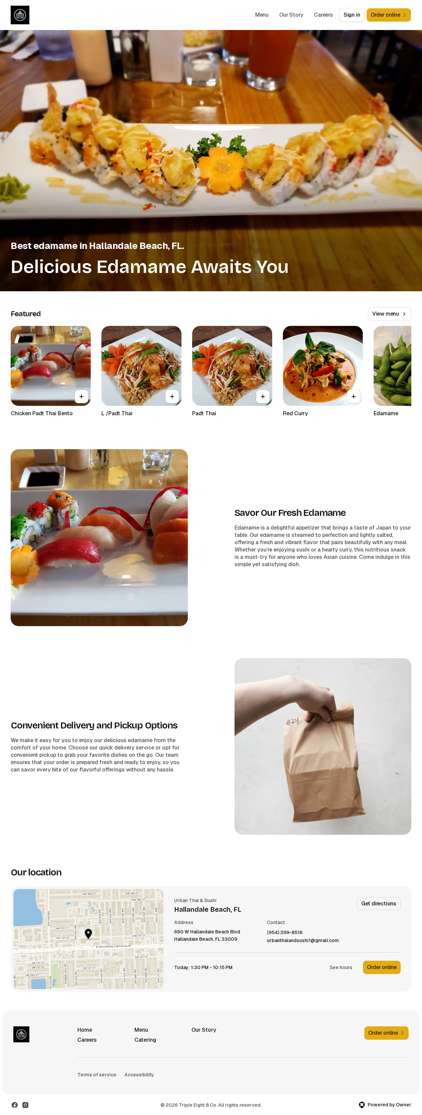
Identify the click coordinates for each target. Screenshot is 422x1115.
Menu (262, 14)
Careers (323, 14)
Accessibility (139, 1075)
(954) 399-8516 (285, 932)
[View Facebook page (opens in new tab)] (15, 1105)
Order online (382, 967)
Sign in (352, 14)
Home (84, 1029)
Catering (145, 1039)
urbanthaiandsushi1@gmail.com (303, 940)
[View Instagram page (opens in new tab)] (25, 1105)
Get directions (378, 903)
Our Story (291, 14)
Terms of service (96, 1075)
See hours (341, 967)
